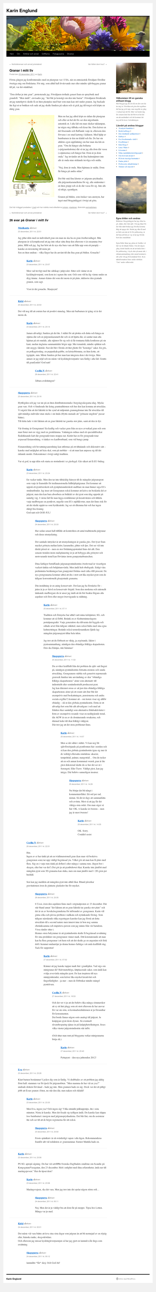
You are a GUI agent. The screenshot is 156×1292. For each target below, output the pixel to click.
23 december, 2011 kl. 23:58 (38, 1183)
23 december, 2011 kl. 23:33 (38, 1102)
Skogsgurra (24, 392)
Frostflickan (123, 142)
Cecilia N (39, 370)
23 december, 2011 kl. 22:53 (29, 304)
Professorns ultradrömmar (128, 164)
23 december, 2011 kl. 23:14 (38, 326)
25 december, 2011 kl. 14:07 (72, 736)
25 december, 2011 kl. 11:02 (64, 659)
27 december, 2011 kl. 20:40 (72, 1051)
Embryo (121, 136)
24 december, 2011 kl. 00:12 (38, 1256)
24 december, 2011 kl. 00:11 (46, 1201)
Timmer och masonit (126, 166)
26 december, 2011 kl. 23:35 (46, 897)
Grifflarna (46, 53)
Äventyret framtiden (126, 128)
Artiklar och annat (31, 53)
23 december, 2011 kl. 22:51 (29, 231)
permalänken (91, 207)
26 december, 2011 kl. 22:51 (38, 846)
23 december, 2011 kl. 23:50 (46, 1131)
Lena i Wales (123, 147)
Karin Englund (21, 10)
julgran (65, 207)
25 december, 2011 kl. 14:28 (81, 784)
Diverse (70, 53)
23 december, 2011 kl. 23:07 (38, 264)
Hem (12, 53)
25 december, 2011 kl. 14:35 (89, 824)
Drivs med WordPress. (127, 1279)
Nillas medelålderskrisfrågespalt (130, 153)
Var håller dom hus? (97, 64)
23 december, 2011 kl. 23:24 (38, 473)
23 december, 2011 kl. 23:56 (29, 1157)
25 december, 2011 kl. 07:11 (55, 608)
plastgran (73, 207)
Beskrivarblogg (124, 131)
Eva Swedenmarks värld (127, 139)
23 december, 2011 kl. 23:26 (29, 1073)
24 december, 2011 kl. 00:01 (29, 1227)
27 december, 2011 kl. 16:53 (64, 996)
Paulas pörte (123, 161)
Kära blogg (123, 144)
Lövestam (122, 150)
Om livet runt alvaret (126, 155)
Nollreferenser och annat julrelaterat (25, 64)
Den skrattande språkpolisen (129, 133)
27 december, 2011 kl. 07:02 (55, 959)
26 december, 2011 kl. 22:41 (46, 374)
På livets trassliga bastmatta (128, 158)
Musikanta (23, 228)
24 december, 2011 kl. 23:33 (46, 524)
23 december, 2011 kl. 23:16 (29, 396)
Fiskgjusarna (58, 53)
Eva (20, 1069)
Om (18, 53)
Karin (40, 74)
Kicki (20, 301)
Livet (34, 207)
